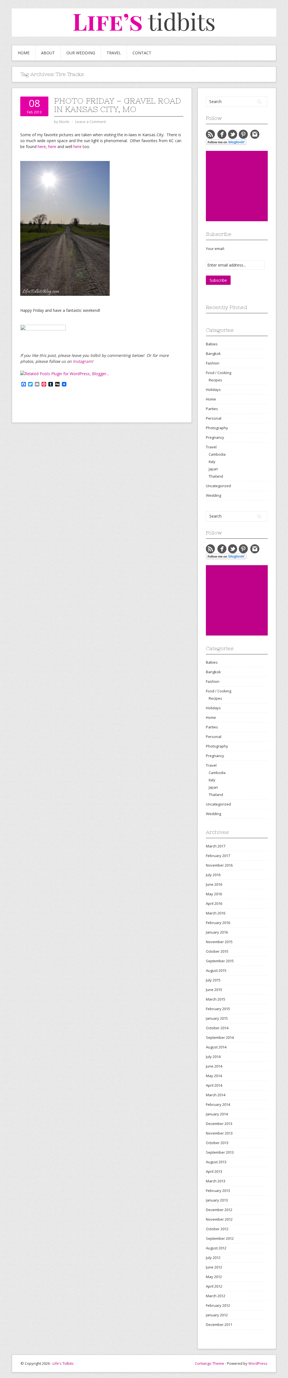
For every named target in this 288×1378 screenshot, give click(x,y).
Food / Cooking (218, 372)
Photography (217, 427)
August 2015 (216, 970)
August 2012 (216, 1248)
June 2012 (214, 1267)
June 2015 (214, 989)
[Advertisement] (247, 186)
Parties (212, 408)
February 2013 (218, 1190)
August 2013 (216, 1161)
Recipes (215, 379)
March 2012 (215, 1295)
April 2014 (214, 1085)
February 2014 (218, 1104)
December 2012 (219, 1209)
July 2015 (213, 980)
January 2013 (217, 1200)
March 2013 (215, 1181)
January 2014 (217, 1114)
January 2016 (217, 932)
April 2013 (214, 1171)
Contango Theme (209, 1363)
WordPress (257, 1363)
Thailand (216, 476)
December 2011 (219, 1324)
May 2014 (214, 1075)
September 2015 (220, 960)
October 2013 (217, 1142)
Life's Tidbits (63, 1363)
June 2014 (214, 1066)
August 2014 (216, 1047)
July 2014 (213, 1056)
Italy (212, 461)
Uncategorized (218, 485)
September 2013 (220, 1152)
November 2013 (219, 1133)
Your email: (215, 248)
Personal (213, 418)
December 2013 (219, 1123)
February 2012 (218, 1305)
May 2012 (214, 1276)
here (42, 146)
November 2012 (219, 1219)
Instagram (82, 361)
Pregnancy (215, 437)
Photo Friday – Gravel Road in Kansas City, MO (117, 105)
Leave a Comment (90, 121)
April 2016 (214, 903)
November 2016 (219, 865)
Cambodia (217, 454)
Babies (212, 343)
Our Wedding (80, 52)
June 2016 (214, 884)
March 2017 (215, 846)
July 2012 (213, 1257)
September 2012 (220, 1238)
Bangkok (213, 353)
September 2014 (220, 1037)
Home (24, 52)
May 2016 (214, 893)
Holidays (213, 389)
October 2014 (217, 1027)
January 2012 (217, 1314)
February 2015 (218, 1008)
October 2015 (217, 951)
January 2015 (217, 1018)
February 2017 (218, 855)
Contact (141, 52)
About (48, 52)
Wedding (213, 495)
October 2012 (217, 1228)
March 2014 (215, 1094)
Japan (213, 468)
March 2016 (215, 913)
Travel (114, 52)
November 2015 (219, 941)
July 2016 (213, 874)
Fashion (212, 363)
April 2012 (214, 1286)
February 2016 (218, 922)
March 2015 (215, 999)
